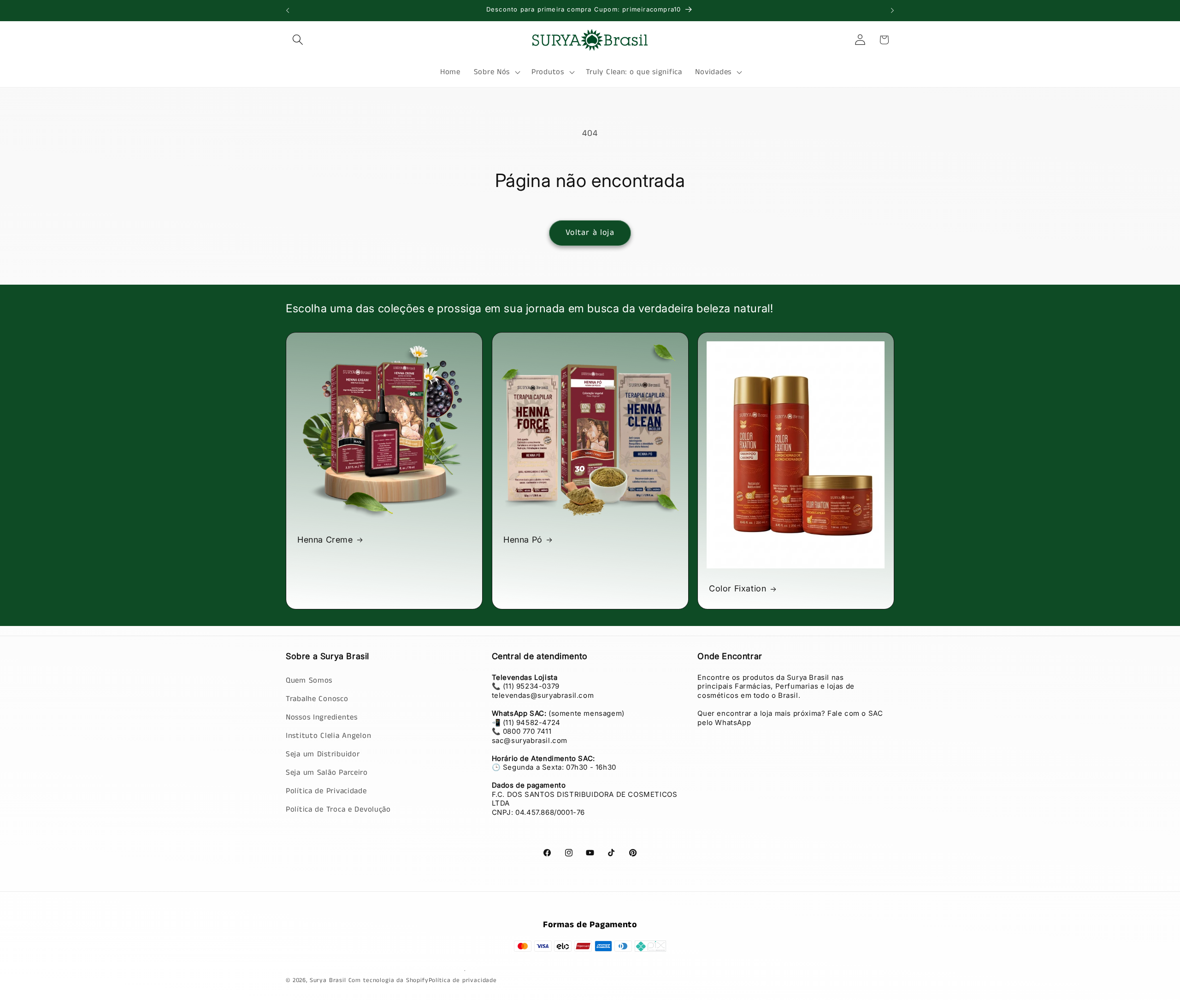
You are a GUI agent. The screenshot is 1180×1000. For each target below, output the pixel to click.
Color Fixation (737, 588)
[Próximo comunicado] (892, 10)
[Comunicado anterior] (287, 10)
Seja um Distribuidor (323, 754)
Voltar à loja (590, 233)
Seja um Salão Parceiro (327, 772)
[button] (298, 40)
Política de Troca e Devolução (338, 809)
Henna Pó (523, 539)
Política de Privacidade (326, 790)
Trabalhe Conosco (317, 698)
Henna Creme (325, 539)
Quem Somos (309, 680)
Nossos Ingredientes (322, 717)
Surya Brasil (329, 980)
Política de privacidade (463, 980)
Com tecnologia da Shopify (388, 980)
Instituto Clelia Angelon (328, 735)
